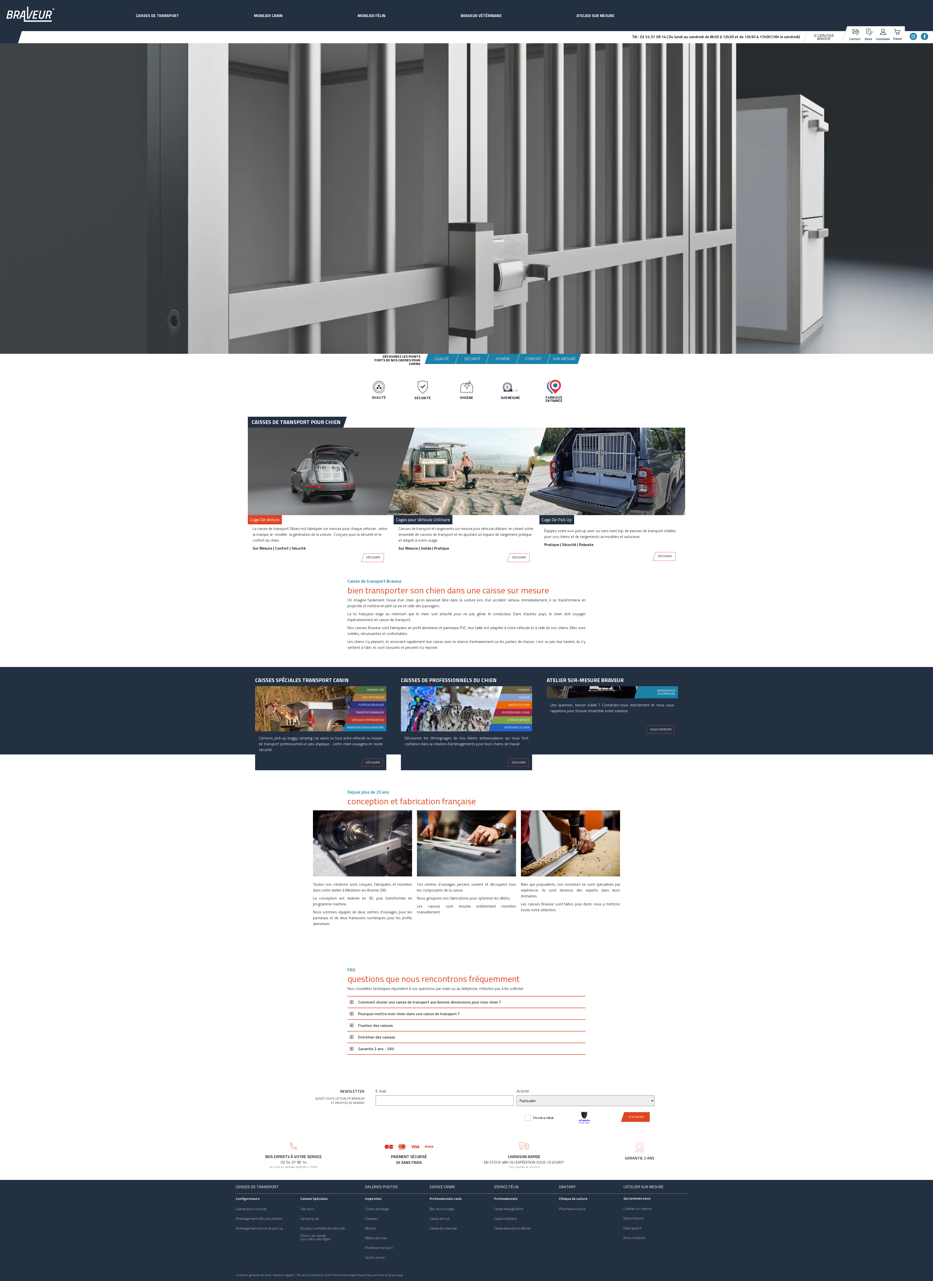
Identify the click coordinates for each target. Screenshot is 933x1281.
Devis (868, 38)
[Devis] (868, 31)
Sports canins (375, 1257)
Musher (370, 1228)
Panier (897, 38)
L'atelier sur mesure (643, 1187)
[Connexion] (883, 31)
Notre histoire (633, 1218)
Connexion (883, 38)
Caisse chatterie (505, 1218)
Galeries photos (381, 1187)
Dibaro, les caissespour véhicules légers (315, 1237)
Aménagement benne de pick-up (259, 1228)
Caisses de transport (157, 15)
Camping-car (309, 1218)
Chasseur (371, 1218)
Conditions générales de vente (253, 1275)
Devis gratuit (632, 1228)
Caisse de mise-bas (443, 1228)
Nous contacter (634, 1237)
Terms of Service (386, 1275)
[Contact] (855, 32)
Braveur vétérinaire (481, 15)
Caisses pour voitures (251, 1209)
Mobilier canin (268, 15)
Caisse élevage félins (508, 1209)
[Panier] (898, 31)
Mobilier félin (371, 15)
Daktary (567, 1187)
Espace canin (442, 1187)
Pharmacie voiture (572, 1209)
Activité (523, 1091)
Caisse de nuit (439, 1218)
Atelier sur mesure (595, 15)
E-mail (381, 1091)
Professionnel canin (379, 1247)
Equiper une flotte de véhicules (322, 1228)
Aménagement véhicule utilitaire (259, 1218)
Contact (855, 38)
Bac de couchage (442, 1209)
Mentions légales (284, 1275)
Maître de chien (376, 1238)
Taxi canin (307, 1209)
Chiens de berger (377, 1209)
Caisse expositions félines (512, 1228)
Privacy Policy (363, 1275)
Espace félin (506, 1187)
